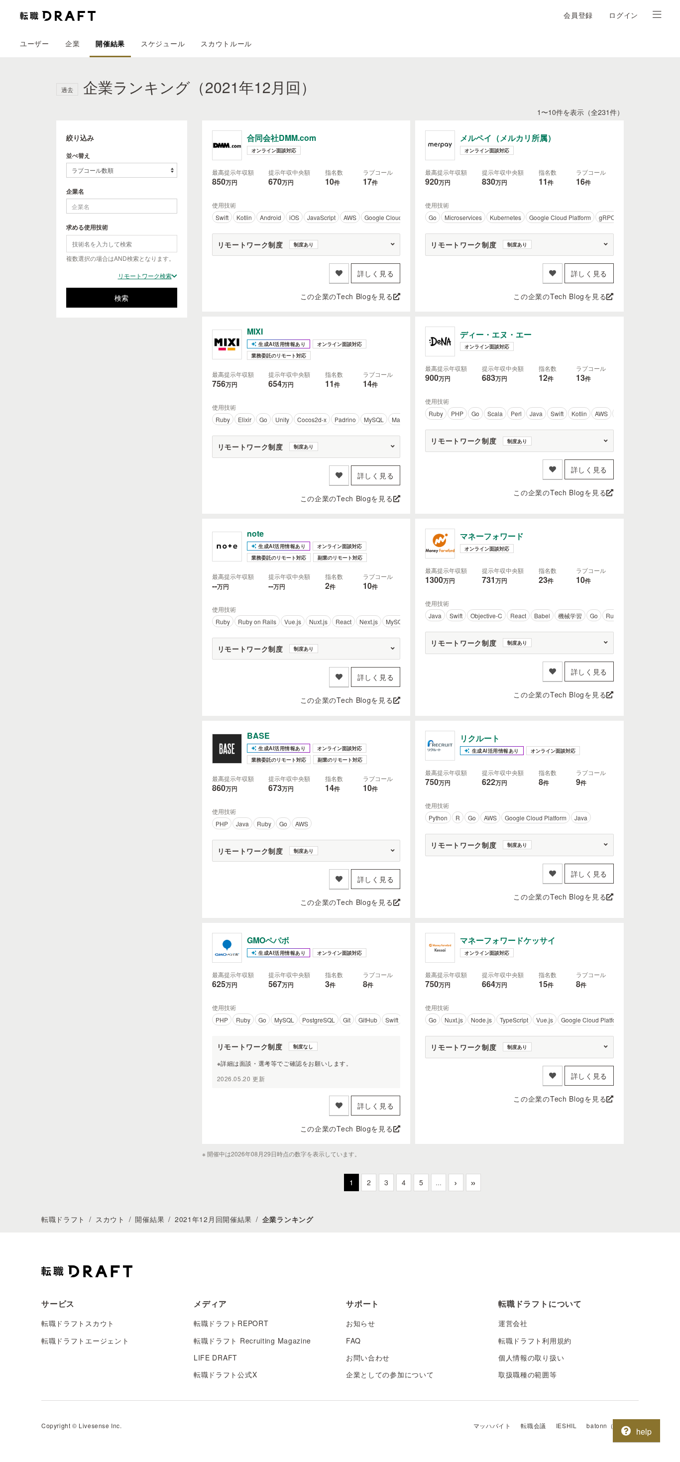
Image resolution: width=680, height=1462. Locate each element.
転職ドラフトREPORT (231, 1323)
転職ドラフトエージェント (85, 1341)
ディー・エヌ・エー (496, 334)
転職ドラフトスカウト (77, 1323)
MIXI (255, 331)
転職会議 (533, 1425)
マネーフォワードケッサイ (508, 940)
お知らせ (360, 1323)
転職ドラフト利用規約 (534, 1341)
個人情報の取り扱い (531, 1357)
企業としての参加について (390, 1374)
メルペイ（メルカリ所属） (508, 137)
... (439, 1182)
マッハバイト (492, 1425)
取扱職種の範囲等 (527, 1374)
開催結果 (110, 43)
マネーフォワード (492, 536)
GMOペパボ (268, 940)
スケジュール (163, 43)
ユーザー (34, 43)
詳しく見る (375, 273)
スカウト (110, 1219)
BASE (258, 735)
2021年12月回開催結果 (213, 1219)
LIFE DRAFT (215, 1357)
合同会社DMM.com (281, 137)
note (255, 533)
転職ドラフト (63, 1219)
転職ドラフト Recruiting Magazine (252, 1341)
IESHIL (566, 1425)
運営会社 (513, 1323)
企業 (72, 43)
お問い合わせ (368, 1357)
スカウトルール (226, 43)
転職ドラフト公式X (225, 1374)
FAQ (353, 1341)
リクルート (480, 738)
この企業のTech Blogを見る (346, 296)
